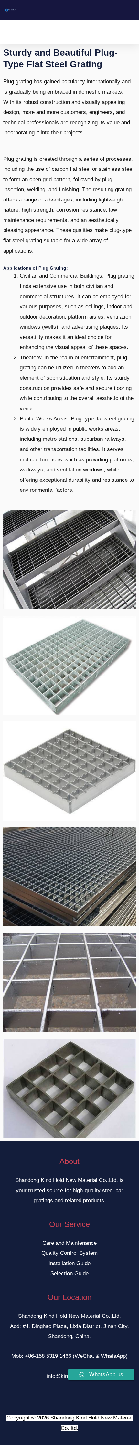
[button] (65, 31)
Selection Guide (69, 1273)
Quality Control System (69, 1253)
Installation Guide (69, 1263)
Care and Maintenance (69, 1243)
